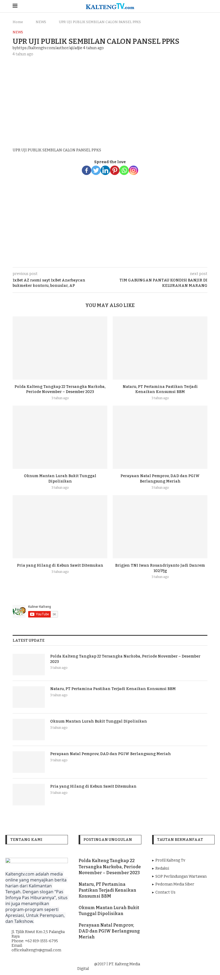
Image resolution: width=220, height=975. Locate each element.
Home (18, 22)
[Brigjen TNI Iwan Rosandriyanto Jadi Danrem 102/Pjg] (160, 526)
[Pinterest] (114, 170)
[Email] (191, 964)
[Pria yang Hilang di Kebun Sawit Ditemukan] (60, 526)
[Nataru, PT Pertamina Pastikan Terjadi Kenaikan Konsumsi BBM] (160, 348)
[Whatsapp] (124, 170)
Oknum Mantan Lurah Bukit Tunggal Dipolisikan (98, 721)
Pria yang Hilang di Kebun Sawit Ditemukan (60, 565)
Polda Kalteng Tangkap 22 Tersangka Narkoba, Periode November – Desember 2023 (125, 659)
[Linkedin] (105, 170)
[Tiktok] (198, 964)
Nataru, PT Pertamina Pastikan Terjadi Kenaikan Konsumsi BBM (113, 689)
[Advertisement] (110, 101)
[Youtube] (184, 964)
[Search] (204, 6)
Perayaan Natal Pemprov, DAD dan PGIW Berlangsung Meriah (110, 754)
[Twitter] (96, 170)
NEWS (41, 22)
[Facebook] (86, 170)
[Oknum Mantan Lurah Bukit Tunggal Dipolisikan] (60, 437)
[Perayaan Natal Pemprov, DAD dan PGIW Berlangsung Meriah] (160, 437)
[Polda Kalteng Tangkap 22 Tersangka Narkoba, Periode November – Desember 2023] (60, 348)
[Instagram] (133, 170)
